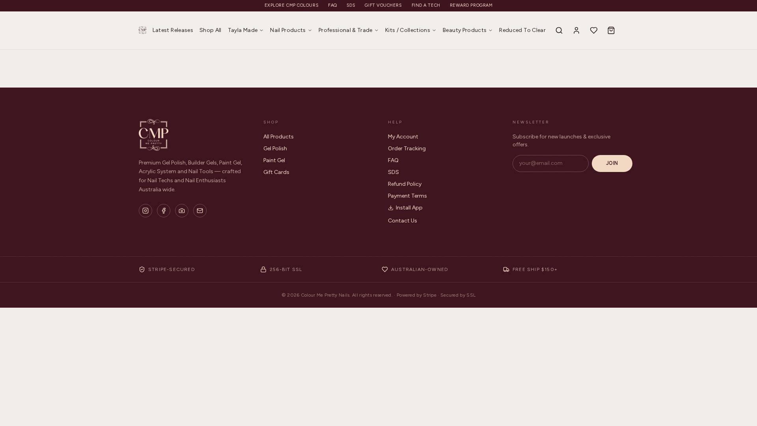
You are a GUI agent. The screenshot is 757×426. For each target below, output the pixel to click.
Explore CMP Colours (292, 5)
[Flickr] (181, 210)
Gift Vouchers (383, 5)
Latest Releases (173, 30)
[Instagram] (145, 210)
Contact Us (402, 220)
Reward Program (471, 5)
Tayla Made (243, 30)
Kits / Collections (407, 30)
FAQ (332, 5)
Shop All (211, 30)
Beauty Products (465, 30)
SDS (351, 5)
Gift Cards (276, 172)
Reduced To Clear (522, 30)
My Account (403, 136)
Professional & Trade (346, 30)
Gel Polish (275, 148)
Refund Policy (404, 184)
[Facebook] (163, 210)
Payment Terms (407, 195)
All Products (278, 136)
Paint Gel (274, 160)
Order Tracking (407, 148)
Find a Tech (426, 5)
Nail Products (288, 30)
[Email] (200, 210)
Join (612, 163)
